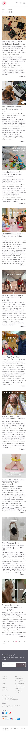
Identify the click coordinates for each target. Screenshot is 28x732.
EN (17, 3)
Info (3, 685)
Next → (4, 644)
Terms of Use (18, 676)
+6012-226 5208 (6, 705)
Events (3, 683)
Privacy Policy (19, 678)
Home (3, 9)
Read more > (22, 76)
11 (19, 642)
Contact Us (5, 690)
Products (4, 676)
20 (24, 642)
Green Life (10, 9)
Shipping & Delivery (20, 681)
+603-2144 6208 (15, 705)
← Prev (4, 642)
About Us (4, 678)
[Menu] (24, 3)
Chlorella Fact (5, 681)
